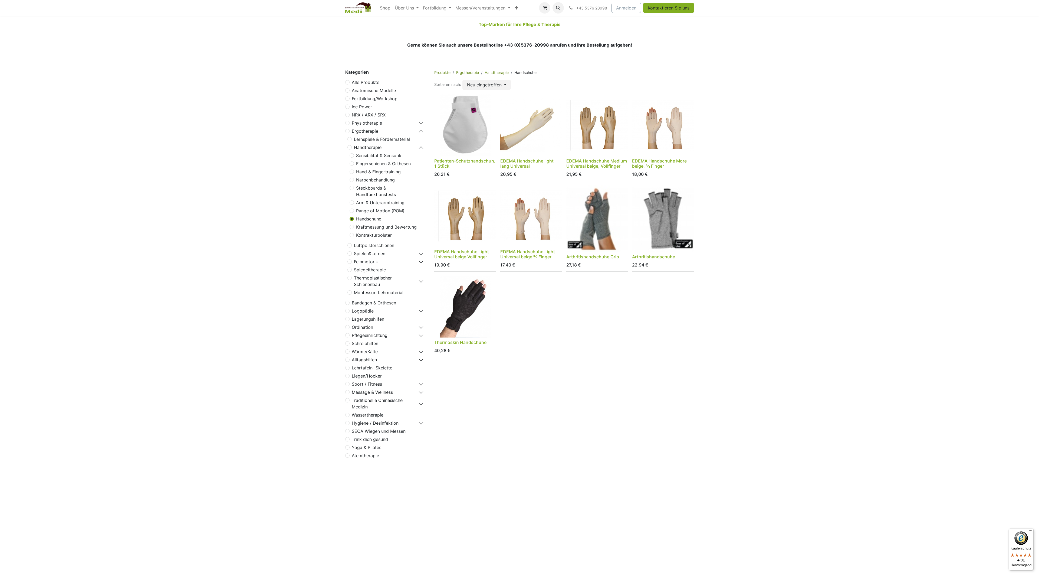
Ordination (362, 327)
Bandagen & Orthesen (374, 303)
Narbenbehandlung (375, 180)
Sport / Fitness (367, 384)
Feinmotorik (366, 261)
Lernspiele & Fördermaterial (382, 139)
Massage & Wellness (372, 392)
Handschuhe (368, 219)
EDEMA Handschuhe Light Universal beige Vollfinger (461, 254)
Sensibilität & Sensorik (379, 155)
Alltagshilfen (364, 359)
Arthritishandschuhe (653, 256)
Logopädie (363, 311)
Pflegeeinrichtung (369, 335)
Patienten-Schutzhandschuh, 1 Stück (464, 163)
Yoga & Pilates (366, 447)
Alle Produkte (365, 82)
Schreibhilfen (365, 343)
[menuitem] (385, 7)
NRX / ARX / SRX (369, 115)
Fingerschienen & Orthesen (383, 163)
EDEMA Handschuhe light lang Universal (527, 163)
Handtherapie (368, 147)
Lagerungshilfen (368, 319)
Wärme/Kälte (365, 351)
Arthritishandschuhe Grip (592, 256)
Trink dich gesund (370, 439)
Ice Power (362, 106)
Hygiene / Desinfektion (375, 423)
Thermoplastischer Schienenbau (373, 281)
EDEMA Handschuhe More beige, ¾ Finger (659, 163)
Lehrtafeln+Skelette (372, 367)
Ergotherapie (365, 131)
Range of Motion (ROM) (380, 210)
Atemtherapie (365, 455)
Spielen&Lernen (369, 253)
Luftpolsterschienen (374, 245)
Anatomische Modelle (374, 90)
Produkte (442, 72)
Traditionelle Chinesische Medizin (377, 404)
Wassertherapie (367, 415)
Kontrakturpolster (374, 235)
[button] (558, 8)
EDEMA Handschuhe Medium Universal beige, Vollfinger (596, 163)
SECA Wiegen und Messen (379, 431)
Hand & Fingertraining (378, 171)
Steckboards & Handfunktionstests (376, 191)
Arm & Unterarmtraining (380, 202)
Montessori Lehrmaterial (378, 292)
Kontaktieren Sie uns (668, 8)
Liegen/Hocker (367, 376)
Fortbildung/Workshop (374, 98)
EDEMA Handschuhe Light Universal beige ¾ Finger (527, 254)
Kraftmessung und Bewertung (386, 227)
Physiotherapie (367, 123)
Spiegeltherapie (370, 269)
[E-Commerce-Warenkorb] (544, 8)
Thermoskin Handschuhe (460, 342)
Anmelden (626, 8)
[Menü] (1030, 531)
